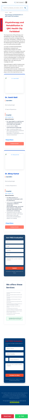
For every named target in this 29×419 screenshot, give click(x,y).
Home (6, 12)
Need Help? (7, 416)
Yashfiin (4, 2)
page (10, 12)
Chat (22, 416)
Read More (9, 140)
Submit (14, 268)
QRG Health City (9, 117)
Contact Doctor (14, 143)
